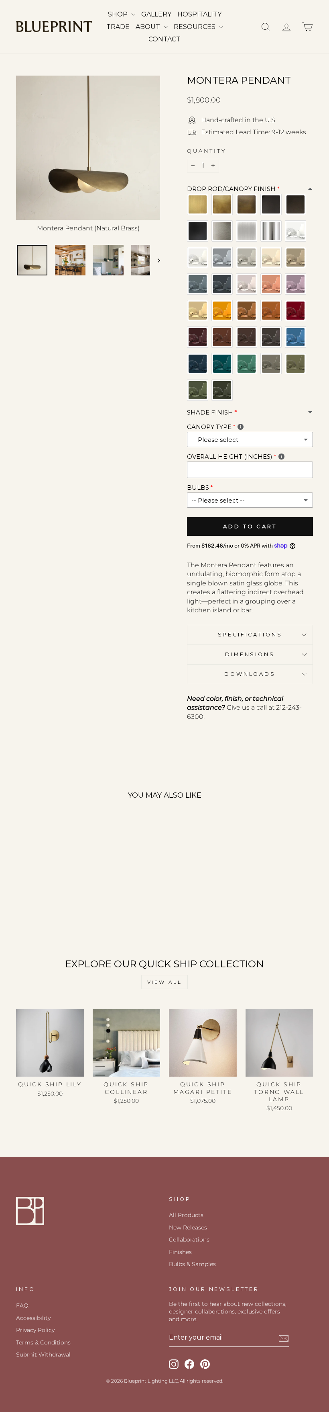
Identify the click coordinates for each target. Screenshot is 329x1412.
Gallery (156, 14)
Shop (118, 14)
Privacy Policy (35, 1330)
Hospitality (199, 14)
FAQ (22, 1305)
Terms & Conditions (43, 1342)
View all (164, 982)
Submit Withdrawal (43, 1354)
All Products (186, 1215)
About (149, 27)
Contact (164, 39)
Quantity (206, 151)
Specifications (250, 635)
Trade (118, 27)
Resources (195, 27)
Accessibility (33, 1318)
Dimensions (249, 654)
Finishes (180, 1252)
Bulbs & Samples (192, 1264)
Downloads (250, 674)
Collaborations (189, 1239)
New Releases (188, 1227)
